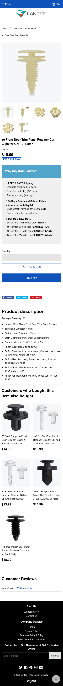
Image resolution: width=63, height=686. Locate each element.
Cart (58, 4)
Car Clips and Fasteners (25, 27)
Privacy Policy (32, 631)
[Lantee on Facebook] (26, 667)
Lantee (24, 674)
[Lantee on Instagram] (36, 667)
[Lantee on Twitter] (20, 667)
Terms (31, 626)
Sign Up (55, 655)
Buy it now (31, 278)
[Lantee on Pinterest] (31, 667)
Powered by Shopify (38, 674)
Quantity (6, 251)
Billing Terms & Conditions (31, 639)
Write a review (24, 588)
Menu (8, 4)
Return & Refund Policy (31, 635)
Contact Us (31, 615)
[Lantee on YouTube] (41, 667)
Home (4, 27)
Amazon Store (31, 611)
